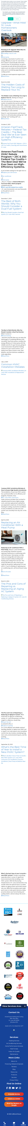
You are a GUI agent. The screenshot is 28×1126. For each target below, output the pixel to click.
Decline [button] (17, 18)
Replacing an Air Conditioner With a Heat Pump (12, 525)
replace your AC (7, 99)
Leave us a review (14, 1099)
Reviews (14, 1066)
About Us (14, 1061)
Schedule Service (14, 1094)
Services (14, 1077)
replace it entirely (8, 726)
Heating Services (14, 1040)
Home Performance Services (14, 1046)
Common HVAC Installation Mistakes (13, 365)
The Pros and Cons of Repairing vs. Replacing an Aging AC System (13, 587)
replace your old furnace (10, 172)
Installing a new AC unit (9, 53)
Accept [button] (10, 18)
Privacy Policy (14, 1080)
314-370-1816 (7, 572)
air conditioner (7, 176)
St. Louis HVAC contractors (10, 497)
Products (14, 1074)
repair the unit (7, 722)
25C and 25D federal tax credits (13, 187)
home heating (7, 336)
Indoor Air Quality (14, 1051)
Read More (6, 76)
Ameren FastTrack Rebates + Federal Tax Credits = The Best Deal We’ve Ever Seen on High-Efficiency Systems (14, 133)
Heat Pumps (14, 1049)
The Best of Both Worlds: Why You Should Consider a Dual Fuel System (11, 205)
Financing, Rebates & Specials (14, 1064)
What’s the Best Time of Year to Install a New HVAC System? (13, 749)
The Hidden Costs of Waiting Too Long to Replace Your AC (12, 87)
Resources (14, 1072)
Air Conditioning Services (14, 1043)
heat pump (6, 57)
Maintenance (14, 1054)
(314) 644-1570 (14, 1022)
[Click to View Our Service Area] (14, 1030)
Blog (14, 1069)
